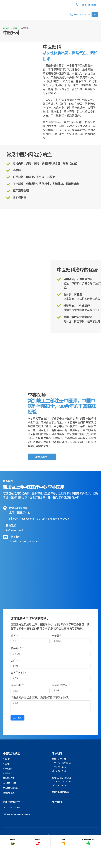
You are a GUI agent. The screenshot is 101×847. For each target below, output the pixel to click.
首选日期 (16, 685)
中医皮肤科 (7, 768)
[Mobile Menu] (95, 14)
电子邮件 (57, 636)
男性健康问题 (8, 778)
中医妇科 (7, 763)
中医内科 (7, 759)
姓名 (13, 636)
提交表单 (17, 717)
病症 (13, 661)
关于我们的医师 (40, 456)
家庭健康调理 (8, 793)
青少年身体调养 (9, 783)
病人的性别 (17, 673)
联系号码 (16, 648)
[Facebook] (54, 808)
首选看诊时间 (59, 685)
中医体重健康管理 (10, 788)
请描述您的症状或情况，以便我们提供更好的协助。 (41, 698)
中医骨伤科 (7, 773)
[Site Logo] (25, 4)
